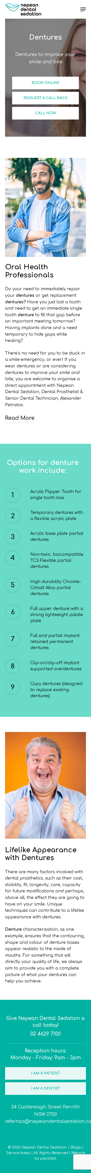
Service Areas (18, 1153)
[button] (45, 83)
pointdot (48, 1158)
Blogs (76, 1147)
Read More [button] (20, 418)
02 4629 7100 (45, 1034)
